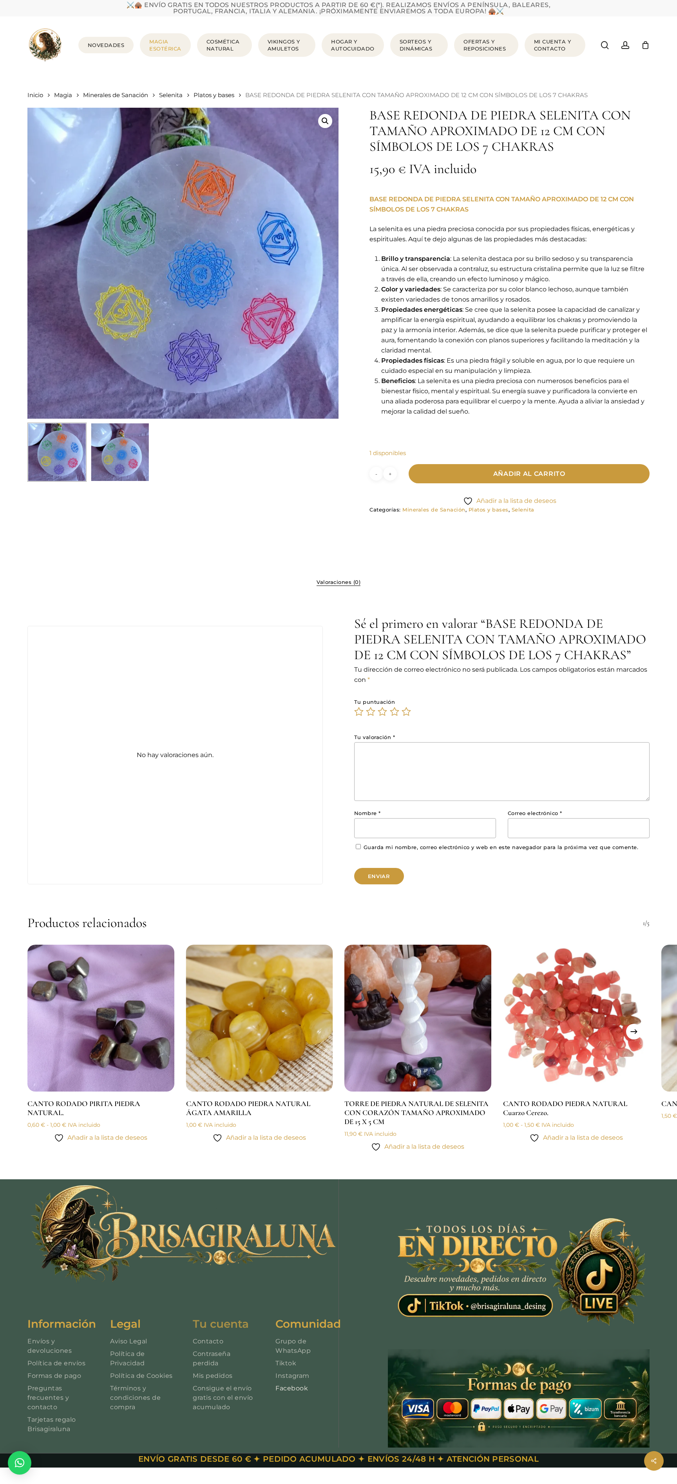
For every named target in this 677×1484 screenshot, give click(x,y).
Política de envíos (56, 1363)
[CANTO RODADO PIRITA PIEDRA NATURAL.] (100, 1018)
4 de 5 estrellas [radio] (395, 711)
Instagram (292, 1375)
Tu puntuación (374, 702)
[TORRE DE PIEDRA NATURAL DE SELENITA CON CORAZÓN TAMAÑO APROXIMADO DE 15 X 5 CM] (417, 1018)
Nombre (367, 813)
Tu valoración (374, 737)
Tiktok (285, 1363)
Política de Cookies (141, 1375)
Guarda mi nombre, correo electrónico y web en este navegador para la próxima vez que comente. (501, 847)
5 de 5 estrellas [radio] (407, 711)
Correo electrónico (535, 813)
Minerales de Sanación (115, 95)
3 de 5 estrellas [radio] (383, 711)
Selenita (171, 95)
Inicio (35, 95)
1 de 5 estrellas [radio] (359, 711)
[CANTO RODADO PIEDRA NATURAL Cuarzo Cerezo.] (576, 1018)
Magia (63, 95)
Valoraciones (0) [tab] (338, 582)
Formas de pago (54, 1375)
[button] (325, 121)
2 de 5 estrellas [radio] (371, 711)
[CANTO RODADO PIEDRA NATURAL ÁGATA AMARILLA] (259, 1018)
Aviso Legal (128, 1341)
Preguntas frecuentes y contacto (48, 1398)
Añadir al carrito (529, 473)
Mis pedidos (213, 1375)
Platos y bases (214, 95)
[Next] (634, 1031)
